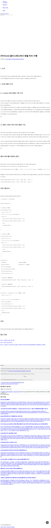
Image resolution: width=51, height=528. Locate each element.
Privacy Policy (3, 526)
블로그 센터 (5, 7)
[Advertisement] (5, 34)
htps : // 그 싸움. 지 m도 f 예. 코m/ (7, 340)
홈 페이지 (5, 4)
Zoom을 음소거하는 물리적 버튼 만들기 (9, 383)
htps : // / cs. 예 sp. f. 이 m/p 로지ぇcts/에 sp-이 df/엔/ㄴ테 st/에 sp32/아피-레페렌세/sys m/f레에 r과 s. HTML (22, 344)
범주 (4, 10)
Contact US (8, 526)
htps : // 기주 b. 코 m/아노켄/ (6, 342)
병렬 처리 (11, 59)
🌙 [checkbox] (47, 522)
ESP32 (22, 59)
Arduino (7, 59)
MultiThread (18, 59)
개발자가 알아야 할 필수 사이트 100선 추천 (11, 391)
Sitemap (12, 526)
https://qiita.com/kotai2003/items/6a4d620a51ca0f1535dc (19, 370)
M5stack (14, 59)
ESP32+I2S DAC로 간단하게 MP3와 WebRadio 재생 (12, 382)
